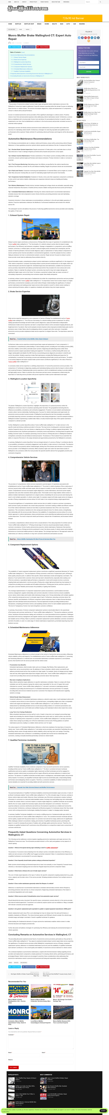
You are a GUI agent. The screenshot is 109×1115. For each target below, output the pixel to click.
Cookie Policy (5, 1111)
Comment (11, 1034)
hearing (82, 24)
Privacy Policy (33, 2)
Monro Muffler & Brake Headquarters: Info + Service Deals (17, 1001)
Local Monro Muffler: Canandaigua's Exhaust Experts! (41, 1022)
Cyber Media (66, 2)
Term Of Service (44, 2)
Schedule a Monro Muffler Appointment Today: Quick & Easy (17, 1022)
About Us (16, 2)
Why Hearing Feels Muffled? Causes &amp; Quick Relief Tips (57, 975)
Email (43, 1052)
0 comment (26, 43)
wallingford (24, 962)
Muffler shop (29, 24)
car (74, 24)
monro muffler (12, 361)
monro (27, 29)
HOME (10, 24)
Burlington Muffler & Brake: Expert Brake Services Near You (25, 975)
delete (54, 24)
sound (47, 24)
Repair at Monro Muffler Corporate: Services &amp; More (41, 1000)
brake (39, 24)
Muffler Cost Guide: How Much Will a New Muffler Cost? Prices (25, 1086)
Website (10, 1059)
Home (9, 2)
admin (12, 43)
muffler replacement (51, 847)
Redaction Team (56, 2)
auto (68, 24)
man (61, 24)
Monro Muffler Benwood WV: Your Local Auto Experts (61, 1022)
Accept (103, 1110)
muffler (18, 24)
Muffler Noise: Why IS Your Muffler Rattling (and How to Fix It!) (92, 90)
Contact (24, 2)
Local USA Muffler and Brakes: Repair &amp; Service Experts (57, 1094)
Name (10, 1052)
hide (23, 52)
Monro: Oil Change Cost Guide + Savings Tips (63, 1000)
